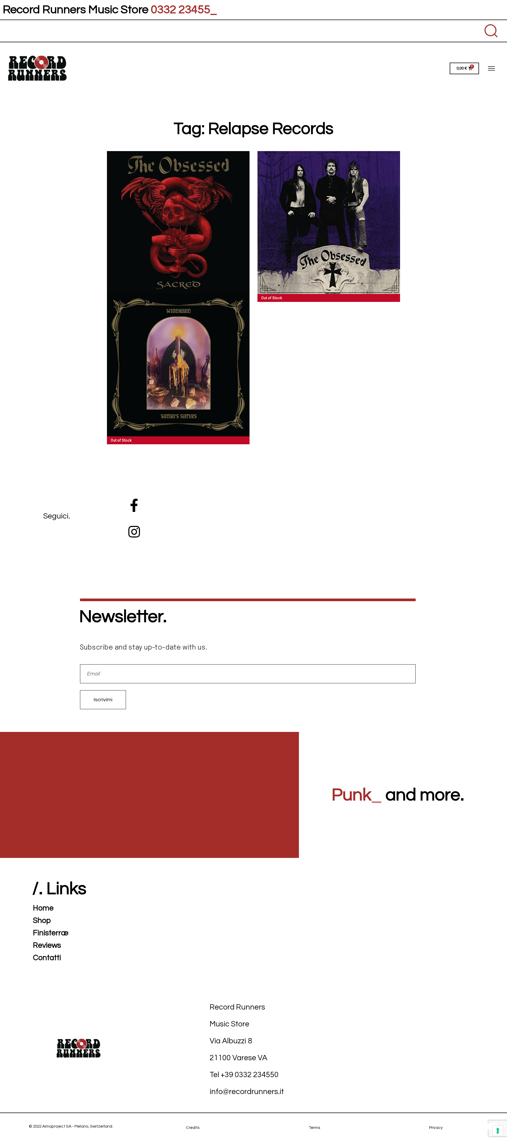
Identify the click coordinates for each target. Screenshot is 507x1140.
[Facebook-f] (134, 505)
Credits (192, 1127)
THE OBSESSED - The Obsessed (329, 223)
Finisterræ (50, 933)
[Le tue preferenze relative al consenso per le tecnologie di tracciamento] (498, 1131)
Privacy (436, 1127)
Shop (42, 920)
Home (43, 908)
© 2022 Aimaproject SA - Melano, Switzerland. (71, 1126)
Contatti (47, 958)
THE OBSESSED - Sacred (178, 219)
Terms (314, 1127)
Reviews (47, 945)
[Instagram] (134, 531)
